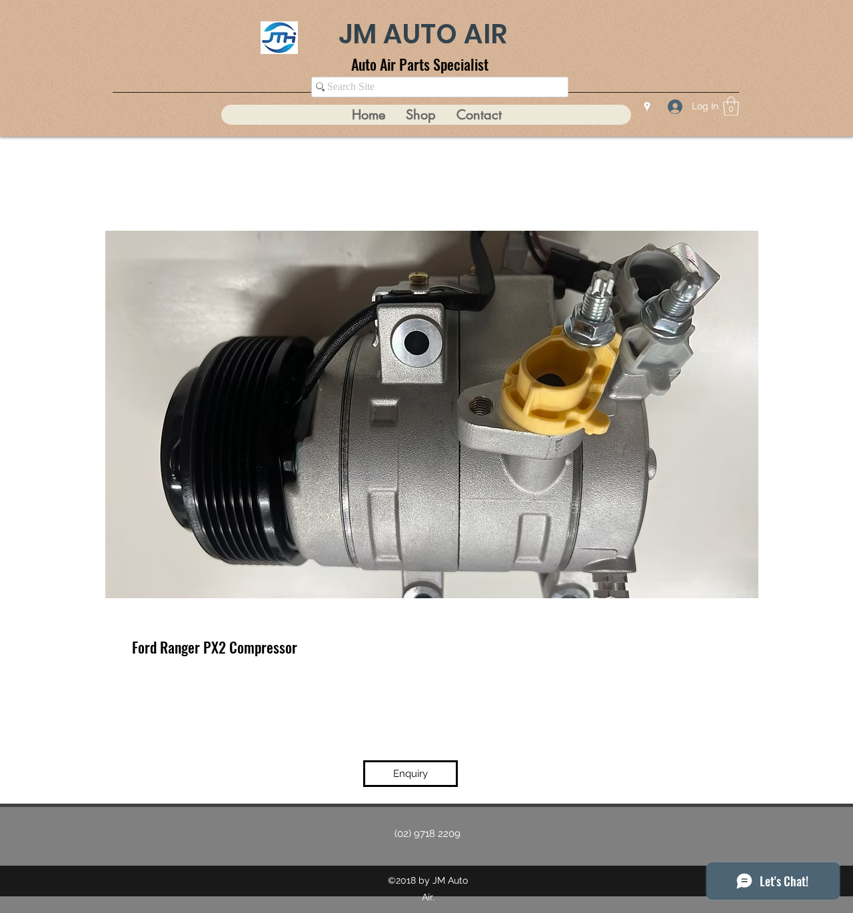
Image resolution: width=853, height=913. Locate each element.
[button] (731, 106)
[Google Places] (647, 106)
